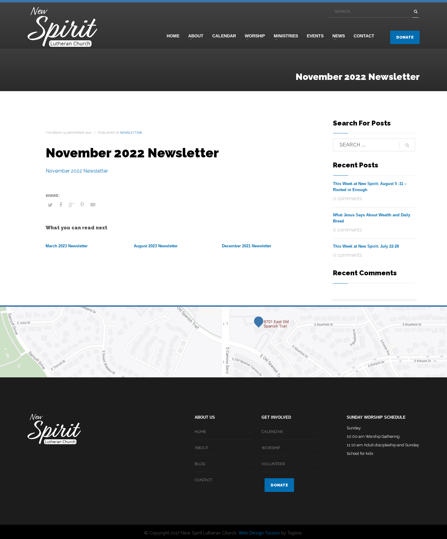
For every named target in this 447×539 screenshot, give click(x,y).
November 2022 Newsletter (77, 171)
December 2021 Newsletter (246, 246)
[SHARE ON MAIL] (92, 204)
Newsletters (131, 132)
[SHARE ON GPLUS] (71, 204)
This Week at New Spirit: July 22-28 (366, 246)
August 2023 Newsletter (156, 246)
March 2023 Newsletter (67, 246)
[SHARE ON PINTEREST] (82, 204)
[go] (416, 11)
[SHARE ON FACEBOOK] (60, 204)
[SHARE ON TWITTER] (50, 205)
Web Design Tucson (259, 532)
